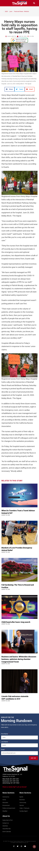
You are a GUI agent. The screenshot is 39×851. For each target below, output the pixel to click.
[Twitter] (17, 846)
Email (3, 749)
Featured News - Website (21, 11)
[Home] (2, 11)
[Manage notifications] (34, 846)
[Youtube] (25, 846)
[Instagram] (21, 846)
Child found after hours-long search (16, 622)
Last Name (4, 741)
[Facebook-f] (13, 846)
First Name (4, 734)
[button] (5, 3)
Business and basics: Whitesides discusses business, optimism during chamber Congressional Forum (19, 659)
